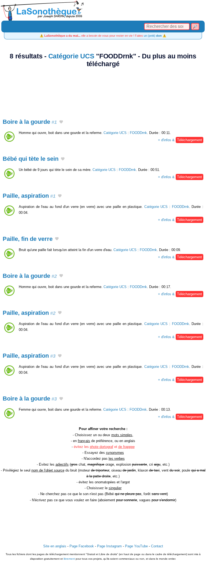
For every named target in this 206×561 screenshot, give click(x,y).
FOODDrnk (138, 133)
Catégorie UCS (71, 56)
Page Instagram (109, 546)
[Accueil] (103, 10)
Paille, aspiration (29, 195)
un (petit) (153, 35)
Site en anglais (54, 546)
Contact (157, 546)
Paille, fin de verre (28, 238)
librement (69, 558)
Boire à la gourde (30, 121)
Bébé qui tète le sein (30, 158)
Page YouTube (136, 546)
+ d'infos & (180, 140)
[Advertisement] (103, 90)
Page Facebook (81, 546)
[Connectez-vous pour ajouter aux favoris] (61, 122)
